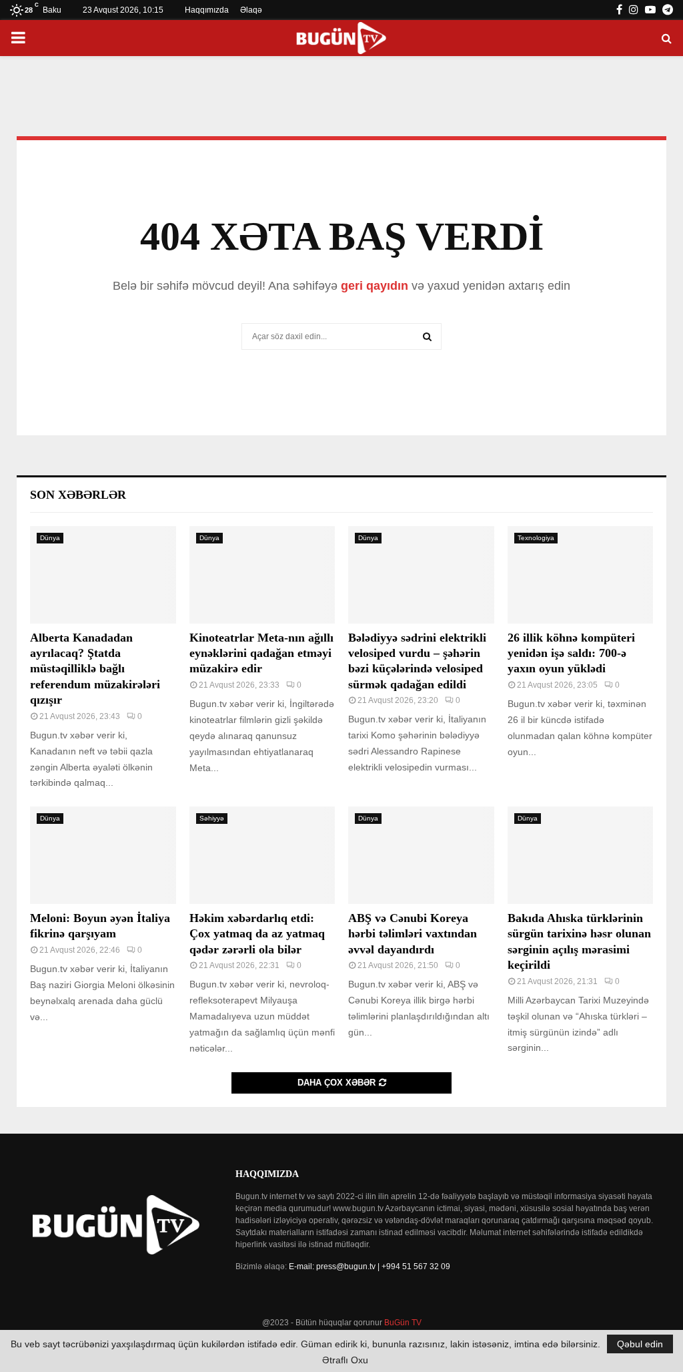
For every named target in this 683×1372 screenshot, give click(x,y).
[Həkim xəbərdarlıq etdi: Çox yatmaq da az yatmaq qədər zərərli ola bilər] (262, 855)
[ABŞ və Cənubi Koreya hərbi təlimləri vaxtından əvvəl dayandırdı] (421, 855)
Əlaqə (251, 10)
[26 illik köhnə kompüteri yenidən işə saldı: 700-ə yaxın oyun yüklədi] (581, 575)
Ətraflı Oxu (345, 1360)
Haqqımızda (207, 10)
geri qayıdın (374, 285)
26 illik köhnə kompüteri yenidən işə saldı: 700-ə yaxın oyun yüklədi (571, 653)
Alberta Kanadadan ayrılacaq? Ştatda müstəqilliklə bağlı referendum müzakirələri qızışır (95, 669)
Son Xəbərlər (78, 494)
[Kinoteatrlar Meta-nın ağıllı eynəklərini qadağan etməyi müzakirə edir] (262, 575)
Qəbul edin (640, 1344)
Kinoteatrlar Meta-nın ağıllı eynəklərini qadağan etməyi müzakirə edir (261, 653)
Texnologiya (536, 537)
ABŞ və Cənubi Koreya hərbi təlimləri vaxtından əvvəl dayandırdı (412, 933)
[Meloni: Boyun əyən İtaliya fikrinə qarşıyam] (103, 855)
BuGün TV (403, 1322)
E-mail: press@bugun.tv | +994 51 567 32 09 (369, 1266)
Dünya (50, 537)
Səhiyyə (211, 818)
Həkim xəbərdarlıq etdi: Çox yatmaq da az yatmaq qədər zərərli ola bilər (257, 933)
